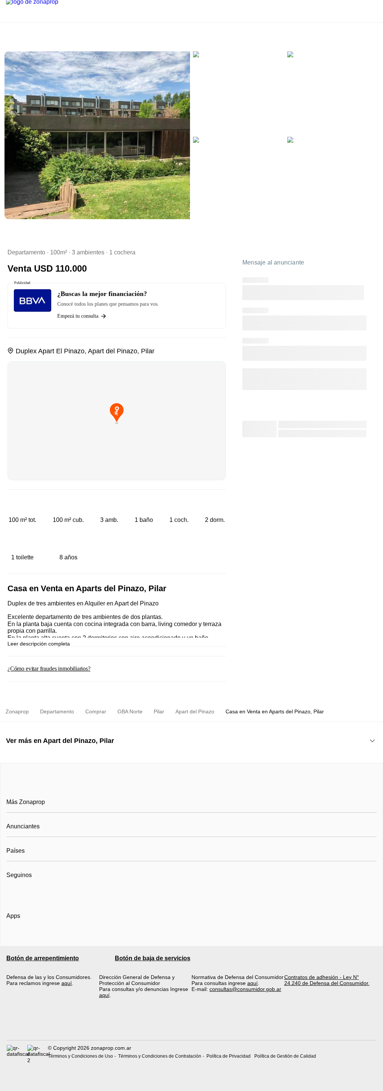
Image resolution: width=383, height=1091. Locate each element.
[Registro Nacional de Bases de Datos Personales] (17, 1054)
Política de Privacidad (228, 1056)
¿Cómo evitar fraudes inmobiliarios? (49, 668)
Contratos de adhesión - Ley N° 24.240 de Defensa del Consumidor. (327, 980)
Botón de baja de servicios (152, 958)
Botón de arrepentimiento (42, 958)
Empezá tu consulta (77, 316)
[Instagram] (25, 893)
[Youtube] (37, 893)
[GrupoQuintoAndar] (191, 1027)
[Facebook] (12, 893)
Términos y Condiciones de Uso (80, 1056)
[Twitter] (49, 893)
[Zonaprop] (191, 785)
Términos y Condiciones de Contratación (159, 1056)
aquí (66, 983)
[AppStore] (30, 937)
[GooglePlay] (81, 937)
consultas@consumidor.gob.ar (245, 989)
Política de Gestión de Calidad (285, 1056)
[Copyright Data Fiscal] (37, 1054)
